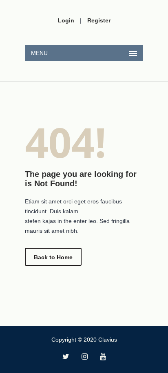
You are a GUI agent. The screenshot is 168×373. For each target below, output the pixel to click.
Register (99, 20)
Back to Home (53, 257)
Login (66, 20)
